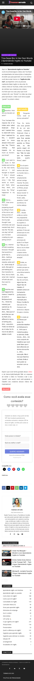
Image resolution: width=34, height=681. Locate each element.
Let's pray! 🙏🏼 (7, 619)
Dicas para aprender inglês (11, 607)
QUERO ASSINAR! (17, 451)
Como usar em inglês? (10, 599)
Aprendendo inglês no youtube (14, 7)
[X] (8, 488)
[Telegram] (25, 488)
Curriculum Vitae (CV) (9, 604)
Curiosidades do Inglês (10, 602)
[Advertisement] (17, 48)
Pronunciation (7, 627)
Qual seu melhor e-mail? (13, 443)
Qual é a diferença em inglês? (12, 630)
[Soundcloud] (14, 668)
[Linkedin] (21, 488)
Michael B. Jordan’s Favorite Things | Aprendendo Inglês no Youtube (22, 573)
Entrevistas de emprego (10, 610)
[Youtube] (23, 534)
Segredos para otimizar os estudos (13, 636)
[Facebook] (4, 488)
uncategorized (7, 642)
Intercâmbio (6, 616)
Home (2, 7)
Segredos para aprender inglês (12, 633)
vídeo (30, 372)
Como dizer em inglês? (10, 596)
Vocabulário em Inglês (10, 644)
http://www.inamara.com (17, 512)
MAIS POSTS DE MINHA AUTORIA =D (14, 546)
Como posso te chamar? (13, 436)
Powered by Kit (17, 457)
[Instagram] (15, 534)
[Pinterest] (12, 488)
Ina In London (7, 613)
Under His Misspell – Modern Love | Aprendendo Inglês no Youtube (21, 553)
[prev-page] (3, 580)
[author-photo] (17, 507)
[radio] (9, 406)
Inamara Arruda (8, 63)
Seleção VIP (6, 639)
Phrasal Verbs (7, 624)
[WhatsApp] (17, 488)
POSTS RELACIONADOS (10, 543)
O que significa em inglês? (11, 622)
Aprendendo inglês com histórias (13, 590)
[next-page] (6, 580)
